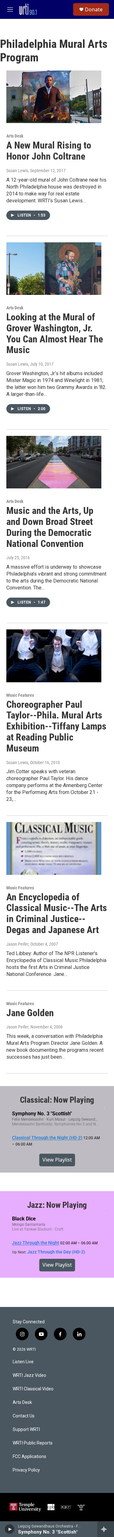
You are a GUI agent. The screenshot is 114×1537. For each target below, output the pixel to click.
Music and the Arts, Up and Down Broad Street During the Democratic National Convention (49, 527)
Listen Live (23, 1362)
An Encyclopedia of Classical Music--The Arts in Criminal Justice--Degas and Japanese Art (56, 913)
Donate (94, 9)
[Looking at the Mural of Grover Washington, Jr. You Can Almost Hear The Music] (53, 268)
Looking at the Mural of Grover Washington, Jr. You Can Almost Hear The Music (54, 333)
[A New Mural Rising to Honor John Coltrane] (53, 96)
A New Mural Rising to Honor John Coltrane (48, 151)
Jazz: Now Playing (57, 1205)
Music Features (20, 695)
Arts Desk (14, 135)
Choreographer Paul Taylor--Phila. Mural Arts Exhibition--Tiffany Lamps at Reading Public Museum (56, 726)
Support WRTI (26, 1429)
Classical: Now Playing (57, 1100)
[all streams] (105, 1529)
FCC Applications (29, 1456)
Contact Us (24, 1416)
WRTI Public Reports (33, 1443)
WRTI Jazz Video (29, 1375)
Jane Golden (30, 1012)
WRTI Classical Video (33, 1389)
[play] (10, 1529)
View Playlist (57, 1159)
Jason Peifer (17, 944)
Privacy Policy (26, 1470)
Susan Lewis (17, 364)
